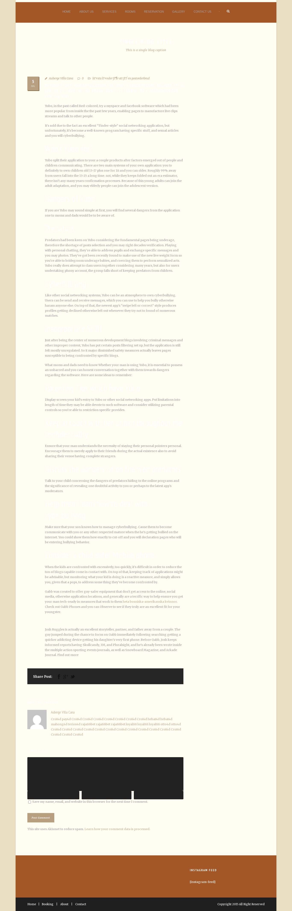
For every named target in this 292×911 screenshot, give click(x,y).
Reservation (154, 11)
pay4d (66, 719)
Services (109, 11)
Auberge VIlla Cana (61, 78)
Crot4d (56, 719)
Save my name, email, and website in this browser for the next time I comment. (90, 802)
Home (66, 11)
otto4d (165, 724)
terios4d (74, 724)
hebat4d (154, 719)
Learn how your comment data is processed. (117, 829)
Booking (47, 904)
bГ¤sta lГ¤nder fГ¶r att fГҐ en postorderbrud (121, 78)
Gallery (178, 11)
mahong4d (59, 724)
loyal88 (131, 724)
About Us (86, 11)
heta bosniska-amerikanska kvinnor (150, 602)
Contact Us (202, 11)
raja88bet (88, 724)
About (64, 904)
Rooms (130, 11)
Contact (80, 904)
